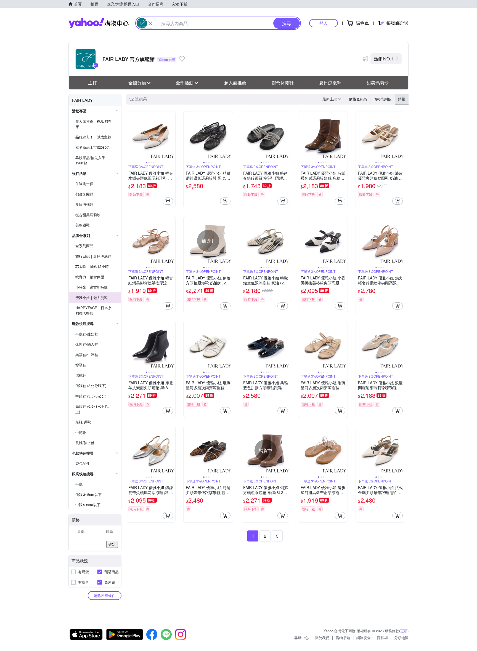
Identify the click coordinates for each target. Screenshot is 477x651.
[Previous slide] (129, 136)
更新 (403, 630)
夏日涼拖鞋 (330, 82)
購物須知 (343, 637)
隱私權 (382, 637)
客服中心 (301, 637)
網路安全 (363, 637)
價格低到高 (358, 99)
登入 (323, 23)
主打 (92, 82)
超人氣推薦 (235, 82)
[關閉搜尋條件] (150, 23)
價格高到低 (382, 99)
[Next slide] (171, 136)
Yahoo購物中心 (98, 23)
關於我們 (322, 637)
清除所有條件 (104, 595)
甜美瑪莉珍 (378, 82)
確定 (112, 544)
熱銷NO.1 (383, 58)
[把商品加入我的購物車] (168, 201)
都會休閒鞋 (283, 82)
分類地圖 (401, 637)
